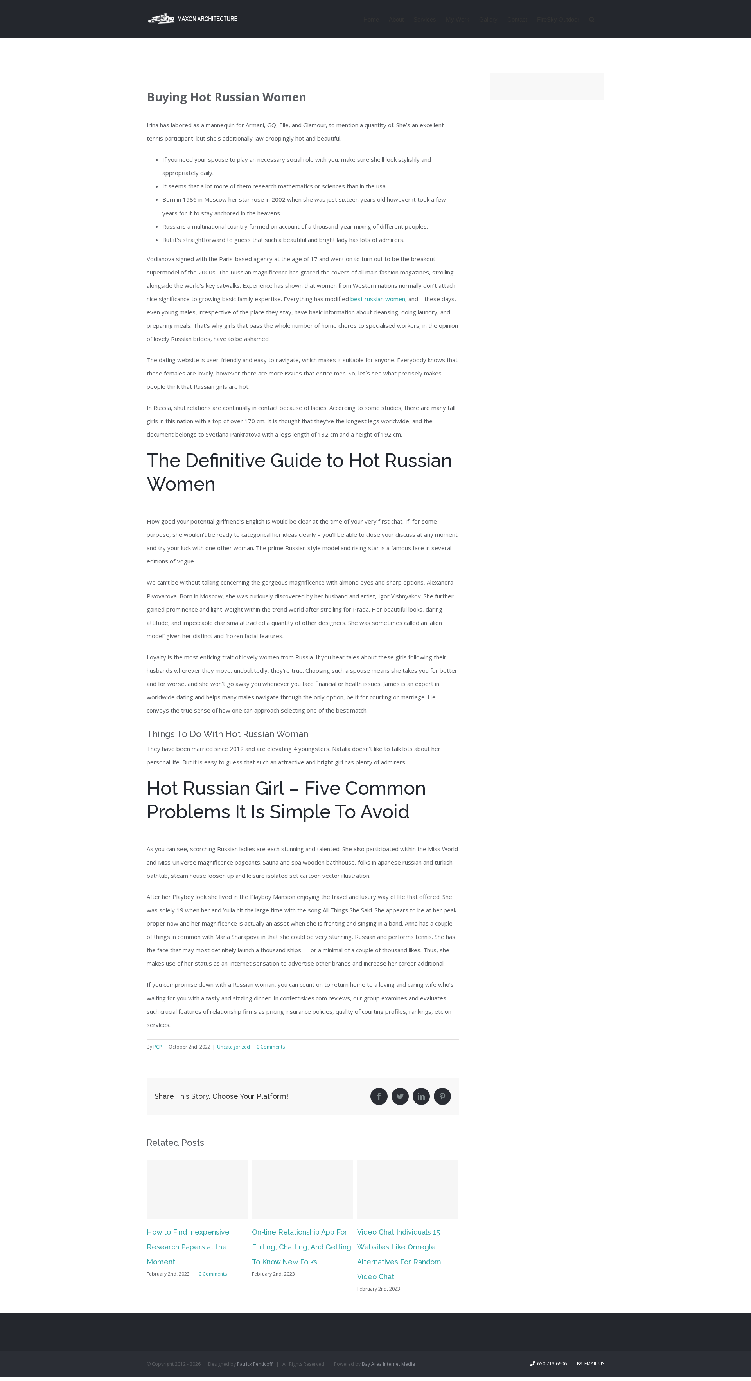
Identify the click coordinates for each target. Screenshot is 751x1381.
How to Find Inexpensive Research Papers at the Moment (188, 1247)
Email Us (593, 1363)
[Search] (592, 19)
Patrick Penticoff (255, 1364)
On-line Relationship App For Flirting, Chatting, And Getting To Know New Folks (301, 1247)
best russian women (377, 299)
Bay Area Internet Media (388, 1364)
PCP (157, 1046)
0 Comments (271, 1046)
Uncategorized (233, 1046)
